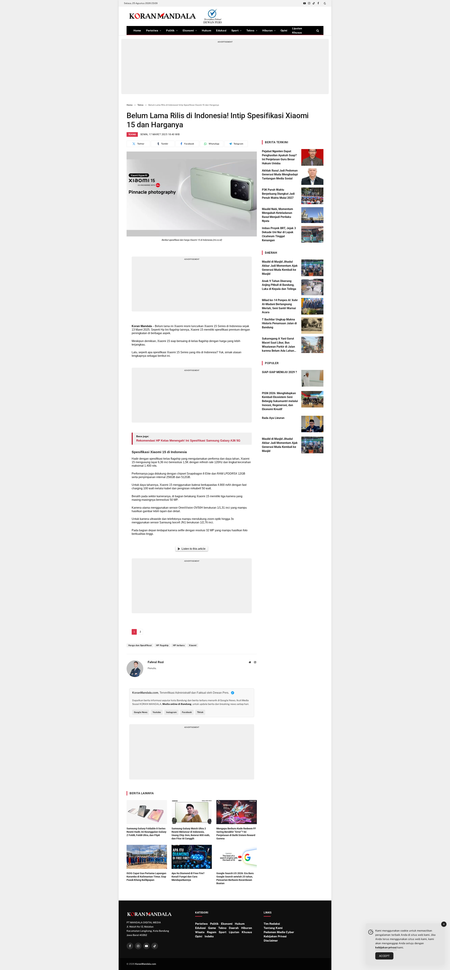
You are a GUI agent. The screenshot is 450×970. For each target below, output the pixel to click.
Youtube (157, 712)
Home (137, 30)
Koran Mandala (142, 326)
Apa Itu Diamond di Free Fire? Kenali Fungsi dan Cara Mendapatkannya (188, 876)
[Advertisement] (225, 67)
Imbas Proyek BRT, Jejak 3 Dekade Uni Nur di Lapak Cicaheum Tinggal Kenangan (279, 234)
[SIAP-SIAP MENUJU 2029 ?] (312, 378)
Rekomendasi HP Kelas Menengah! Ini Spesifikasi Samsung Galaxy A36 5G (188, 440)
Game (212, 928)
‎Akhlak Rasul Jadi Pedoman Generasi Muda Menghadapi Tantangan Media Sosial (280, 174)
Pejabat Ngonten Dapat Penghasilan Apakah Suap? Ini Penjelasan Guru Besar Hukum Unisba (279, 157)
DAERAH (271, 252)
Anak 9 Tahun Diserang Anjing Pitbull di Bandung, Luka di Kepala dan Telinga (279, 285)
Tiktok (200, 712)
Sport (235, 30)
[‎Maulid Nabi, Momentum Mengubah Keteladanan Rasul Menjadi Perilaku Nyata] (312, 215)
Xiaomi (192, 645)
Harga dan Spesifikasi (140, 645)
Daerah (234, 928)
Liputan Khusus (297, 30)
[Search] (317, 30)
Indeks (209, 936)
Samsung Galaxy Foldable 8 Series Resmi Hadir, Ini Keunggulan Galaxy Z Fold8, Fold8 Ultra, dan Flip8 (146, 832)
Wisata (199, 932)
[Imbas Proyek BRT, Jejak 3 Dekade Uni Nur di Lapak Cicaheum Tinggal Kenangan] (312, 234)
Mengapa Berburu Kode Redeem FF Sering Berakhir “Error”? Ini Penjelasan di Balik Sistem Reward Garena (236, 833)
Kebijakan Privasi (275, 936)
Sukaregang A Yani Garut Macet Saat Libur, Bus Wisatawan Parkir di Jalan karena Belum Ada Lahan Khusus (278, 345)
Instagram (171, 712)
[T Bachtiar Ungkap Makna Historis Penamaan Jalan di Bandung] (312, 325)
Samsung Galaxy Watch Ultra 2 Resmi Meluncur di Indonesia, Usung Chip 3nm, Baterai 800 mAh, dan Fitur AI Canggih (191, 833)
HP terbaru (179, 645)
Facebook (187, 712)
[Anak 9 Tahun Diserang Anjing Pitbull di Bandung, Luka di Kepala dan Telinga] (312, 287)
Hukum (206, 30)
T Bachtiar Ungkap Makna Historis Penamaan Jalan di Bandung (279, 323)
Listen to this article (193, 548)
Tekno (250, 30)
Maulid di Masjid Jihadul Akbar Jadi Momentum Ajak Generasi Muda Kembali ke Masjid (280, 267)
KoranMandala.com (145, 964)
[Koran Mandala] (177, 16)
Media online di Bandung (176, 704)
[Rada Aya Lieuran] (312, 424)
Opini (284, 30)
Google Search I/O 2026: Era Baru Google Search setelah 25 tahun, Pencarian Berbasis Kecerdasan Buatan (235, 878)
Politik (170, 30)
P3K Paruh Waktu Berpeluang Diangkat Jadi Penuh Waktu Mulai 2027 (278, 193)
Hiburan (267, 30)
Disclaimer (271, 940)
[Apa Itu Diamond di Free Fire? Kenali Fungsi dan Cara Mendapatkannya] (192, 857)
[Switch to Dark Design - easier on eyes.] (324, 3)
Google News (140, 712)
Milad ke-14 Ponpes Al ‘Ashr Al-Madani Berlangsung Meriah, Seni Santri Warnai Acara (280, 306)
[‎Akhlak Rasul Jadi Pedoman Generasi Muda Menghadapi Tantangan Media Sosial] (312, 176)
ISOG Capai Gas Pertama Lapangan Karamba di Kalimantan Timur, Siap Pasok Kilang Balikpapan (146, 876)
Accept (384, 955)
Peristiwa (152, 30)
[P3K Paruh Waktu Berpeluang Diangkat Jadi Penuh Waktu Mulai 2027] (312, 196)
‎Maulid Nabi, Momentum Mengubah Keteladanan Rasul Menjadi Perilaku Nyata (277, 215)
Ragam (211, 932)
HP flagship (162, 645)
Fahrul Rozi (156, 662)
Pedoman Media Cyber (279, 932)
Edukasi (221, 30)
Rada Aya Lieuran (273, 418)
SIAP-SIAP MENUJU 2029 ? (279, 372)
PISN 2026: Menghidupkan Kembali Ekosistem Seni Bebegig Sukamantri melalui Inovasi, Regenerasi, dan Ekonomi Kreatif (280, 401)
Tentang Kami (273, 928)
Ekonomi (188, 30)
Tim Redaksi (272, 923)
